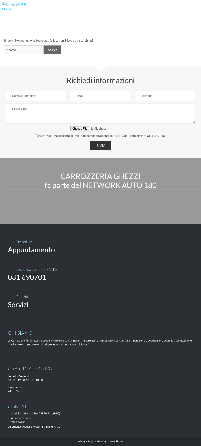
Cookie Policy (99, 441)
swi (121, 441)
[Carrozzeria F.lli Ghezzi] (17, 6)
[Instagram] (16, 353)
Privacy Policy (85, 441)
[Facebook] (10, 353)
